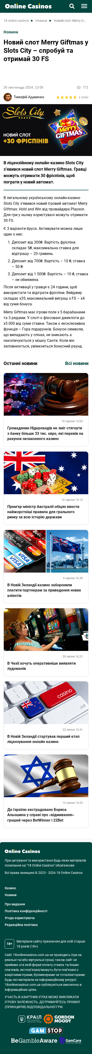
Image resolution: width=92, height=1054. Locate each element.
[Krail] (29, 1019)
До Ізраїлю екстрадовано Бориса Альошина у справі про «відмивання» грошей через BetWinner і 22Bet (40, 815)
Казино (10, 888)
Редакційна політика (21, 925)
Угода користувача (20, 918)
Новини (11, 32)
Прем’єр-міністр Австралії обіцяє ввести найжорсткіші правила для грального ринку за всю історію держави (43, 512)
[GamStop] (46, 1031)
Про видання (15, 904)
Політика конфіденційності (26, 911)
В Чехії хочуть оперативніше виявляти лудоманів (41, 666)
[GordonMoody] (59, 1019)
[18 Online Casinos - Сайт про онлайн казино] (26, 6)
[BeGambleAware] (34, 1041)
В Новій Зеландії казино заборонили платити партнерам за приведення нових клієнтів (44, 590)
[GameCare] (70, 1041)
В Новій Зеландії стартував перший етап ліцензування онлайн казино (43, 739)
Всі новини (76, 363)
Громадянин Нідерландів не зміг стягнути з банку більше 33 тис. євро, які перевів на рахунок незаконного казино (45, 433)
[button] (71, 7)
